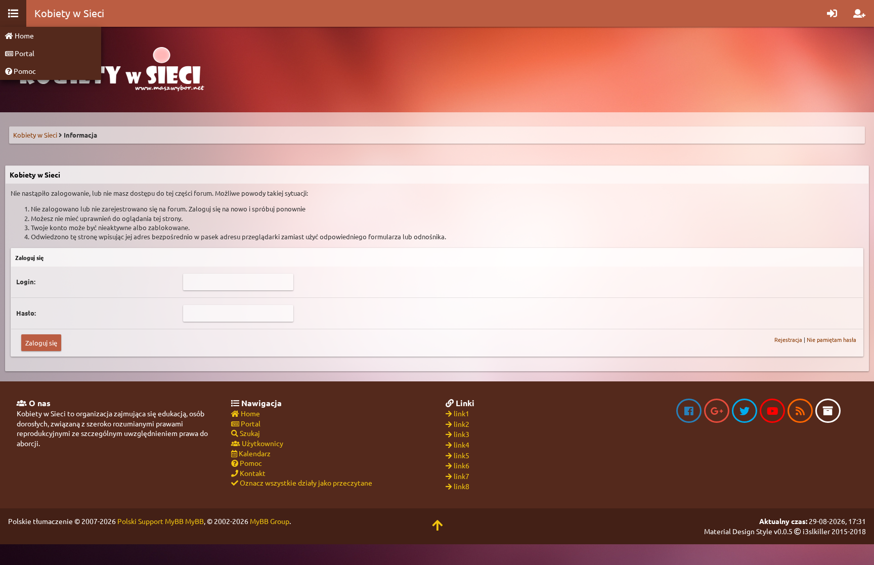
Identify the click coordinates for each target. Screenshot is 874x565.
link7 (461, 476)
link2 (461, 423)
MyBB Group (269, 521)
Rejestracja (788, 339)
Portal (23, 53)
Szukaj (249, 433)
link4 (461, 444)
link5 (461, 455)
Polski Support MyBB (150, 521)
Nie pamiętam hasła (831, 339)
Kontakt (252, 472)
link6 (461, 465)
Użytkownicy (261, 443)
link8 (461, 486)
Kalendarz (254, 453)
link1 (461, 413)
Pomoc (24, 70)
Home (23, 35)
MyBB (194, 521)
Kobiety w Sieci (35, 135)
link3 (461, 434)
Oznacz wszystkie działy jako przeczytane (305, 482)
